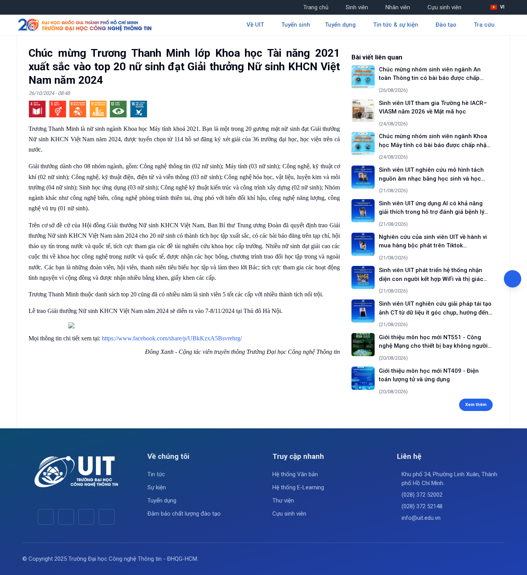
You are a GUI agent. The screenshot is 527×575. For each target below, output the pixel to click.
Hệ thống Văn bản (295, 474)
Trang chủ (315, 7)
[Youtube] (66, 517)
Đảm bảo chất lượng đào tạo (184, 513)
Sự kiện (156, 487)
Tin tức (156, 474)
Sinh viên (357, 7)
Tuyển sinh (295, 24)
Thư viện (283, 500)
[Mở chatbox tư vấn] (512, 279)
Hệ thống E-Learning (298, 487)
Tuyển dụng (161, 500)
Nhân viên (397, 7)
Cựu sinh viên (444, 7)
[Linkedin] (107, 517)
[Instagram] (86, 517)
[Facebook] (46, 517)
